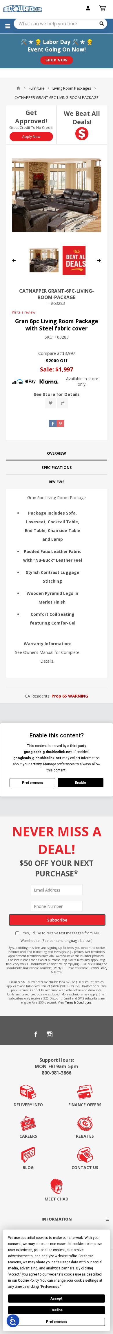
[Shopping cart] (103, 8)
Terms (57, 972)
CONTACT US (85, 1167)
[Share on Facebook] (53, 423)
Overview (56, 453)
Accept (56, 1298)
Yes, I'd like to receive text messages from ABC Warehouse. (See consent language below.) (61, 937)
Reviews (57, 481)
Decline (56, 1310)
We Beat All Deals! (82, 117)
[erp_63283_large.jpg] (56, 195)
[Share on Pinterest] (60, 423)
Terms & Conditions (78, 1002)
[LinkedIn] (63, 1034)
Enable (80, 783)
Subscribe (57, 920)
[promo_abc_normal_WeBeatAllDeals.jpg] (77, 273)
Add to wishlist (50, 403)
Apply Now (31, 136)
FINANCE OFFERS (84, 1104)
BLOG (28, 1167)
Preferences (56, 1322)
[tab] (56, 453)
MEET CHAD (56, 1199)
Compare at (49, 353)
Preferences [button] (50, 1287)
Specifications (56, 467)
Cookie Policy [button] (28, 1280)
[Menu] (7, 26)
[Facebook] (35, 1034)
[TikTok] (77, 1034)
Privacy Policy (98, 968)
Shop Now (56, 60)
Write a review (23, 312)
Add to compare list (62, 403)
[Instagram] (49, 1034)
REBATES (85, 1136)
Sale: (47, 369)
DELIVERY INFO (28, 1104)
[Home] (18, 88)
